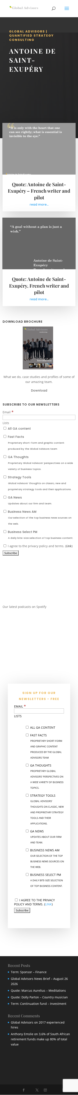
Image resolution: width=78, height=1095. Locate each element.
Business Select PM (40, 535)
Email (8, 412)
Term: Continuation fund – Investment (38, 1004)
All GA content (19, 428)
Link (69, 546)
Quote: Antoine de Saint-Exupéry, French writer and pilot (39, 286)
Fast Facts (35, 443)
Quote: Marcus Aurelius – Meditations (38, 990)
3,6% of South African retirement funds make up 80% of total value (40, 1039)
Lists (6, 423)
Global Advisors (22, 1022)
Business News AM (39, 517)
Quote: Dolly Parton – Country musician (39, 997)
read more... (39, 204)
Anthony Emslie (22, 1034)
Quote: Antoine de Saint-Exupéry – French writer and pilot (39, 191)
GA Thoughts (40, 463)
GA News (29, 500)
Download (39, 390)
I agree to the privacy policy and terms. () (40, 546)
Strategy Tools (39, 483)
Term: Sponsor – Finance (29, 972)
